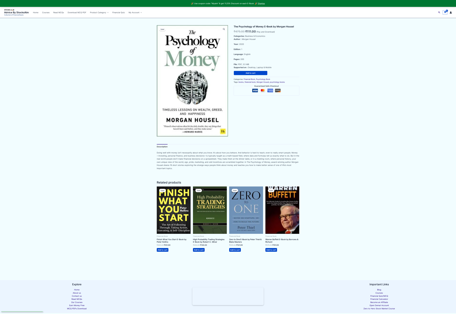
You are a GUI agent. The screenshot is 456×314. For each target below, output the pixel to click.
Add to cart (250, 73)
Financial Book (249, 79)
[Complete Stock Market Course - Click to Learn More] (228, 296)
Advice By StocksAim (16, 12)
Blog (379, 289)
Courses (46, 12)
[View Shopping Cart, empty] (445, 12)
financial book (250, 82)
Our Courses (76, 302)
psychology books (277, 82)
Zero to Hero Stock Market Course (379, 308)
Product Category (98, 12)
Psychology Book (263, 79)
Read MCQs (58, 12)
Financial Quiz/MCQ (379, 296)
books (241, 82)
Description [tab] (162, 146)
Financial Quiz (118, 12)
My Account (134, 12)
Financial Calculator (379, 299)
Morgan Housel (263, 82)
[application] (107, 12)
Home (35, 12)
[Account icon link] (451, 12)
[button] (439, 12)
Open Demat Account (379, 305)
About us (77, 293)
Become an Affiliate (379, 302)
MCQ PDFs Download (77, 308)
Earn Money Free (76, 305)
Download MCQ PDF (77, 12)
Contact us (77, 296)
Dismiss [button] (261, 3)
